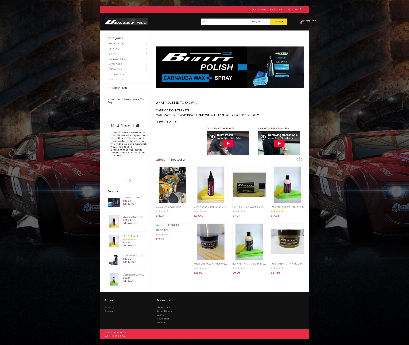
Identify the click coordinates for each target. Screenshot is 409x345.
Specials (109, 307)
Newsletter (163, 318)
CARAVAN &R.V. (117, 59)
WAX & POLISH (116, 69)
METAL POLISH (116, 64)
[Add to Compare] (174, 198)
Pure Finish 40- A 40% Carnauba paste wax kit (299, 263)
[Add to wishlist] (167, 198)
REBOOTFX (162, 230)
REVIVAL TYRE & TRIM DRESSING (250, 263)
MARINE (113, 53)
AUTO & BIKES (116, 43)
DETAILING (114, 48)
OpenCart (122, 332)
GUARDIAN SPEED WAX (168, 206)
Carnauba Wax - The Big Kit (139, 255)
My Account (163, 307)
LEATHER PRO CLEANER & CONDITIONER (254, 206)
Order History (164, 311)
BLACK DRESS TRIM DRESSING (139, 216)
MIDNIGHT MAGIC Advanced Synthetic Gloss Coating (225, 263)
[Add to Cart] (161, 198)
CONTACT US (116, 79)
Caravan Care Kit (133, 197)
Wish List (161, 314)
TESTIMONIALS (116, 74)
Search (278, 21)
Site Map (109, 311)
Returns (161, 322)
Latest (160, 160)
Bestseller (178, 160)
